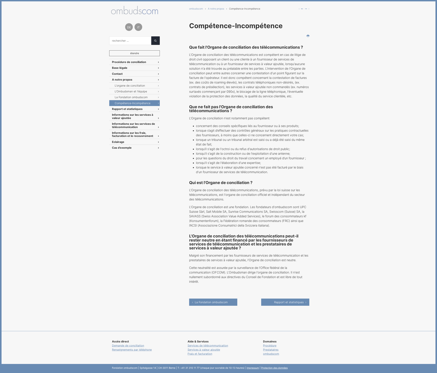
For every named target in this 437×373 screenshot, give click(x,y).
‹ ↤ (301, 8)
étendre (134, 53)
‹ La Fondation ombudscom (210, 302)
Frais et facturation (200, 353)
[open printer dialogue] (308, 36)
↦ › (307, 8)
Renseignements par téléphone (132, 349)
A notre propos (216, 8)
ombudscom (196, 8)
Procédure (269, 345)
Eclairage (118, 142)
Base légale (119, 67)
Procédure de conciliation (129, 62)
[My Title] (134, 13)
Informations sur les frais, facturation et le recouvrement (132, 134)
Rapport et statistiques (127, 109)
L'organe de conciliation (130, 85)
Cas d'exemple (122, 147)
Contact (117, 73)
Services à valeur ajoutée (204, 349)
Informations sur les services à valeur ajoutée (132, 116)
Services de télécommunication (208, 345)
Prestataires (270, 349)
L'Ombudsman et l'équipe (131, 91)
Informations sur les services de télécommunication (133, 125)
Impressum (253, 367)
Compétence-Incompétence (132, 103)
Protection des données (274, 367)
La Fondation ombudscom (131, 97)
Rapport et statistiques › (290, 302)
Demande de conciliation (128, 345)
